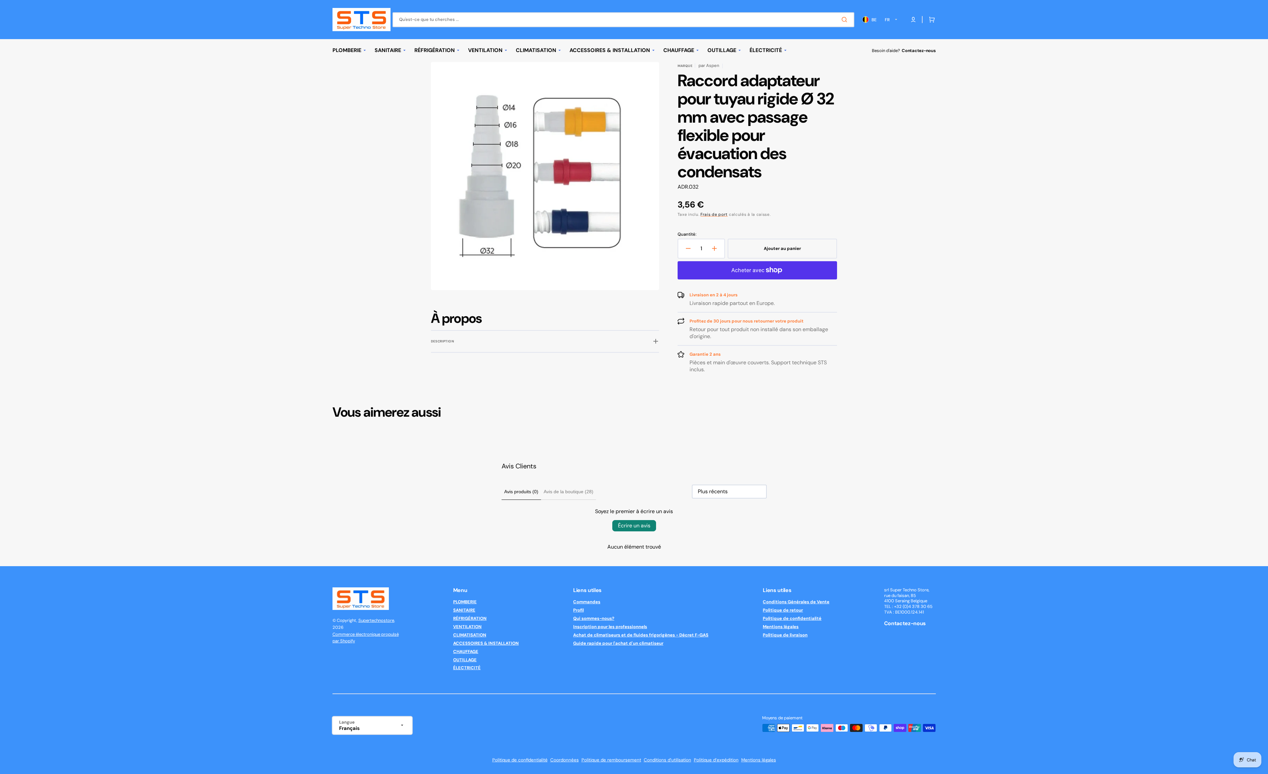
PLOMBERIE (465, 602)
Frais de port (714, 214)
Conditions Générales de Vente (796, 602)
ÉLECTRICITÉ (467, 668)
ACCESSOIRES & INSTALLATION (486, 643)
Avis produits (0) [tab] (521, 491)
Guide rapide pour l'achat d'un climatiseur (618, 643)
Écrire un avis (634, 525)
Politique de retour (783, 610)
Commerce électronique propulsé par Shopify (365, 637)
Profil (578, 610)
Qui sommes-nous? (593, 618)
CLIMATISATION (469, 635)
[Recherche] (845, 19)
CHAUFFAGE (465, 651)
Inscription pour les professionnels (610, 626)
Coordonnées (564, 760)
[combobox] (623, 19)
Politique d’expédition (716, 760)
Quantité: (687, 234)
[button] (930, 19)
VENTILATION (467, 626)
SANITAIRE (464, 610)
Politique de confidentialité (792, 618)
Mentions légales (781, 626)
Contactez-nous (919, 50)
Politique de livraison (785, 635)
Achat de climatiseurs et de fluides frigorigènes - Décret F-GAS (640, 635)
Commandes (586, 602)
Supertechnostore (376, 620)
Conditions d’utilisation (667, 760)
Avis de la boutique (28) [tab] (568, 491)
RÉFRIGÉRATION (470, 618)
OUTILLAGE (465, 660)
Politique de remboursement (611, 760)
